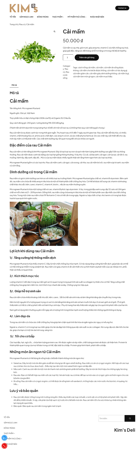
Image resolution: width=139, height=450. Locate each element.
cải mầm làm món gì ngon (84, 76)
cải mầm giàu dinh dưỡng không (103, 73)
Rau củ (22, 24)
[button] (54, 31)
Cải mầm (19, 101)
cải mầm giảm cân (81, 73)
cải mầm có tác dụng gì (117, 70)
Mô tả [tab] (14, 85)
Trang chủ (14, 24)
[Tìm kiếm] (130, 418)
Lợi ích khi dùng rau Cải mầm (32, 251)
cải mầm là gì (123, 73)
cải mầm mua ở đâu (104, 76)
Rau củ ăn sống (66, 75)
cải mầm (99, 67)
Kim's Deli (124, 430)
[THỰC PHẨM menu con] (63, 16)
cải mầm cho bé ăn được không (92, 70)
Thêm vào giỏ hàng (86, 57)
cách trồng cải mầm (86, 67)
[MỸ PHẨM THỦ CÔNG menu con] (85, 16)
